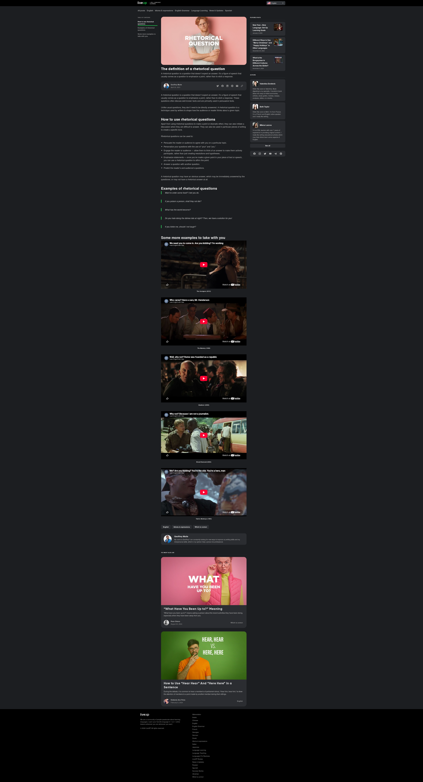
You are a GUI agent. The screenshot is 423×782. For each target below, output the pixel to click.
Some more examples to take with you (147, 35)
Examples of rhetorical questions (146, 29)
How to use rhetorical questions (146, 22)
